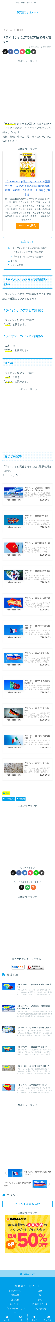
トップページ (15, 1291)
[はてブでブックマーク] (16, 51)
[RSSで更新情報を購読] (33, 887)
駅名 (40, 1299)
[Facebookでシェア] (10, 51)
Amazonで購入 (27, 225)
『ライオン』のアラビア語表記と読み (28, 248)
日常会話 (15, 1295)
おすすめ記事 (16, 265)
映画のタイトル (40, 1304)
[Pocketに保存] (22, 51)
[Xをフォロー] (21, 887)
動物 (7, 793)
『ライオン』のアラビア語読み (28, 256)
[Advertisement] (27, 91)
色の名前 (15, 1299)
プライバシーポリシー (15, 1310)
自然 (40, 1291)
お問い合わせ (40, 1308)
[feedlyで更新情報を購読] (27, 887)
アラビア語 (10, 799)
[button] (33, 51)
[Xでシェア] (5, 51)
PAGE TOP (28, 1274)
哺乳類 (22, 799)
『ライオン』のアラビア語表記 (28, 252)
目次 (23, 241)
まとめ (13, 261)
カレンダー (15, 1304)
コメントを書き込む (27, 1204)
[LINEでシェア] (28, 51)
